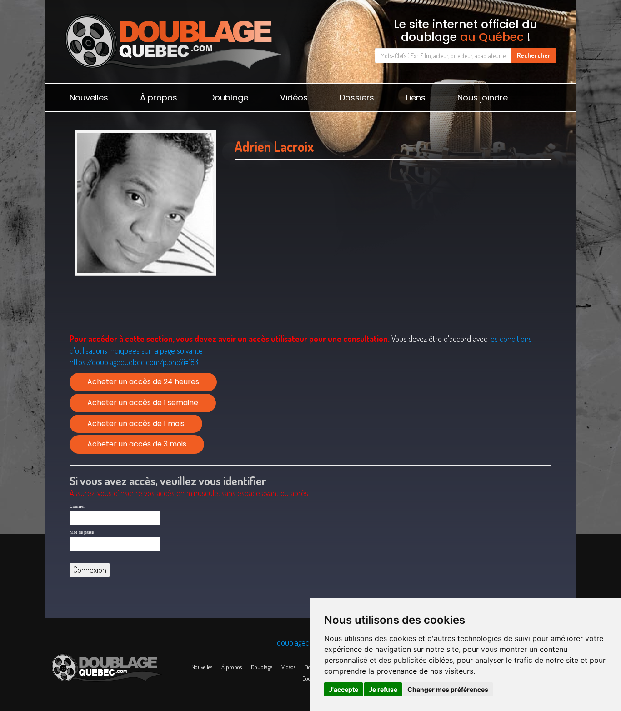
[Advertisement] (393, 257)
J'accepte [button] (343, 689)
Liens (416, 97)
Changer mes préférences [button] (447, 689)
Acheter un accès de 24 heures (143, 381)
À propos (158, 97)
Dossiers (357, 97)
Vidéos (294, 97)
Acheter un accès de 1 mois (136, 423)
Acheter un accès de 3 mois (136, 444)
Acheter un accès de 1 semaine (142, 402)
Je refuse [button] (383, 689)
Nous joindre (482, 97)
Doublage (228, 97)
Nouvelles (89, 97)
